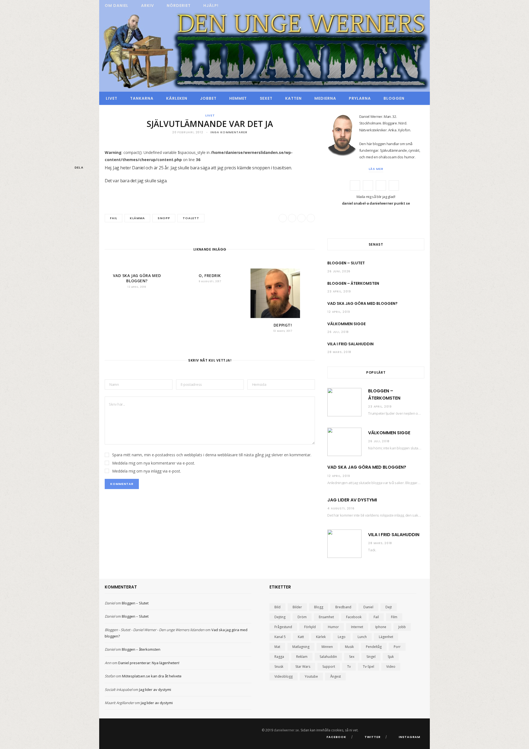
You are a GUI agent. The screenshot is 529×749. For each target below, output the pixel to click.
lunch (362, 636)
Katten (293, 98)
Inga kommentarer (229, 132)
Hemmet (238, 98)
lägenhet (386, 636)
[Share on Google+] (301, 218)
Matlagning (300, 646)
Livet (111, 98)
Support (328, 666)
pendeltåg (374, 646)
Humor (333, 627)
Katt (301, 636)
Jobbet (208, 98)
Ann (108, 662)
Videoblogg (283, 676)
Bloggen (394, 98)
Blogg (318, 607)
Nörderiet (179, 5)
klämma (137, 218)
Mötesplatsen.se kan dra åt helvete (152, 676)
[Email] (79, 214)
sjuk (391, 656)
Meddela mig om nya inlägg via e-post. (146, 471)
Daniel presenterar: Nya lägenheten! (148, 662)
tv (349, 666)
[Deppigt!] (282, 293)
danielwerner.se (286, 730)
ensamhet (326, 617)
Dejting (279, 617)
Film (394, 617)
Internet (357, 627)
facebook (353, 617)
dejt (388, 607)
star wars (302, 666)
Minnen (327, 646)
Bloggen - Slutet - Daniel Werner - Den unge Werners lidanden (154, 629)
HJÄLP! (210, 5)
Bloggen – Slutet (346, 263)
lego (342, 636)
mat (277, 646)
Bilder (297, 607)
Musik (349, 646)
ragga (279, 656)
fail (113, 218)
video (390, 666)
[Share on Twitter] (79, 200)
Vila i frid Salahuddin (350, 344)
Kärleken (176, 98)
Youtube (311, 676)
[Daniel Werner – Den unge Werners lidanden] (264, 51)
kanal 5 (280, 636)
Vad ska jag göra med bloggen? (137, 278)
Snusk (278, 666)
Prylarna (360, 98)
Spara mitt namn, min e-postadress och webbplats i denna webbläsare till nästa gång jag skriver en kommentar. (211, 454)
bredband (343, 607)
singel (371, 656)
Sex (351, 656)
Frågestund (283, 627)
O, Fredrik (210, 275)
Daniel (110, 603)
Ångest (335, 676)
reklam (301, 656)
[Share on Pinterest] (311, 218)
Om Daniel (116, 5)
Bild (277, 607)
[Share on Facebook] (79, 185)
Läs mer (376, 169)
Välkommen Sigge (346, 324)
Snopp (164, 218)
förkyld (310, 627)
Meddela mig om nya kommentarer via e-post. (153, 463)
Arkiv (147, 5)
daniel (368, 607)
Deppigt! (283, 325)
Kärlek (321, 636)
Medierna (325, 98)
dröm (302, 617)
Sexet (266, 98)
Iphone (380, 627)
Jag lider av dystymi (352, 500)
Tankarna (141, 98)
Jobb (402, 627)
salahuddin (328, 656)
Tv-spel (368, 666)
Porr (397, 646)
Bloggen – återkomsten (353, 283)
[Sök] (417, 98)
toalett (191, 218)
